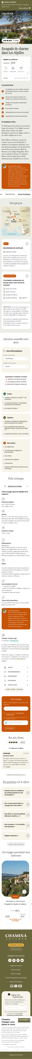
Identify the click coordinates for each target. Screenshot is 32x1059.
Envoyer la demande (25, 1008)
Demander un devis (16, 945)
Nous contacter (16, 969)
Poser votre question (16, 844)
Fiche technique (24, 194)
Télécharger (9, 728)
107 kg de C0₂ (14, 641)
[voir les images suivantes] (3, 27)
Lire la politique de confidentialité (9, 1044)
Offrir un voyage (16, 974)
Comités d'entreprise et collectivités (16, 978)
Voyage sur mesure (16, 965)
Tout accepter (26, 1050)
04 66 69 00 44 (16, 949)
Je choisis (16, 1050)
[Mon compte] (25, 14)
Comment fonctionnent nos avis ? (16, 774)
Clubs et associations (16, 982)
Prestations (10, 194)
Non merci (5, 1050)
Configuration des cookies (16, 1055)
